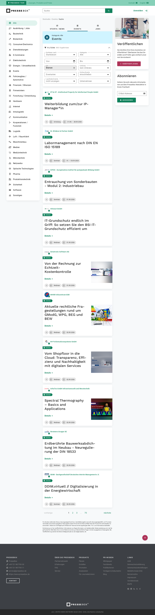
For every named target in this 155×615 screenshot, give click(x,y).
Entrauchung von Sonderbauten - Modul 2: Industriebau (71, 184)
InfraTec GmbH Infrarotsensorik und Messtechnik (70, 389)
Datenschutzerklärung (136, 564)
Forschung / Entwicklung (24, 96)
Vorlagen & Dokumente (112, 571)
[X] (137, 589)
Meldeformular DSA (134, 571)
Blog (105, 574)
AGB (129, 561)
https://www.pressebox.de (19, 574)
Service (57, 571)
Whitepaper (107, 561)
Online (48, 98)
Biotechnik (18, 39)
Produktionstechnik (22, 179)
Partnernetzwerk (61, 561)
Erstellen (82, 564)
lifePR (129, 584)
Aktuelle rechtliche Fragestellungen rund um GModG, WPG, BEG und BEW (64, 313)
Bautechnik (18, 34)
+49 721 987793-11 (16, 568)
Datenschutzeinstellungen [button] (137, 568)
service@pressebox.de (80, 531)
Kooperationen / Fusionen (20, 124)
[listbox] (61, 54)
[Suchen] (108, 10)
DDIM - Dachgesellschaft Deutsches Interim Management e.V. (74, 475)
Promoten (83, 568)
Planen (81, 561)
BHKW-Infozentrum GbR (60, 295)
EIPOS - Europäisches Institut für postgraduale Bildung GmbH (74, 170)
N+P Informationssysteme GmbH (63, 342)
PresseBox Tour (17, 3)
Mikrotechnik (19, 158)
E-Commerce (18, 55)
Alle (14, 23)
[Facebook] (128, 589)
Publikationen (108, 568)
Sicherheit (17, 185)
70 (86, 513)
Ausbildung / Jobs (21, 28)
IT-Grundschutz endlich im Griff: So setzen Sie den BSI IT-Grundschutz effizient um (70, 225)
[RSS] (134, 589)
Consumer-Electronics (23, 44)
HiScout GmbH (56, 209)
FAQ (56, 568)
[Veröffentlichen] (145, 537)
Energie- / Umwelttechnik (24, 66)
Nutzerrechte (132, 574)
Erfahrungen (60, 564)
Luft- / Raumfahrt (21, 136)
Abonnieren (127, 100)
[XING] (140, 589)
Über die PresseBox (65, 557)
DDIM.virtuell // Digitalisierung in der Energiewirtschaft (71, 488)
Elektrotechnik (19, 60)
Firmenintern (18, 90)
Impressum (131, 577)
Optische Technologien (23, 168)
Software (17, 190)
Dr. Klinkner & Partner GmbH (61, 131)
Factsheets (107, 564)
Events (16, 71)
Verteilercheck (132, 581)
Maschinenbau (19, 142)
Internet (16, 106)
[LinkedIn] (131, 589)
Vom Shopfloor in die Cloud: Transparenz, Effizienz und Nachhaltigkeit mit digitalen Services (65, 359)
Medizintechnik (20, 152)
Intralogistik (18, 112)
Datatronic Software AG (59, 252)
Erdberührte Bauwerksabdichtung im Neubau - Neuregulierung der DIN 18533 (70, 447)
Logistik (16, 131)
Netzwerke (17, 163)
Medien (16, 147)
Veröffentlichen (130, 64)
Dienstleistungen (20, 50)
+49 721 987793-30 (16, 564)
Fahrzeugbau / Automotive (19, 78)
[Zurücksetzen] (74, 68)
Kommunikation (20, 117)
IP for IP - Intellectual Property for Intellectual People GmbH (74, 92)
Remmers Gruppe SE (58, 432)
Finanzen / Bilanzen (22, 85)
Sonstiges (17, 195)
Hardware (17, 101)
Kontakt (13, 581)
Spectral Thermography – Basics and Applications (64, 404)
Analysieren (83, 571)
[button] (46, 122)
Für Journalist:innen (87, 574)
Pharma (16, 174)
